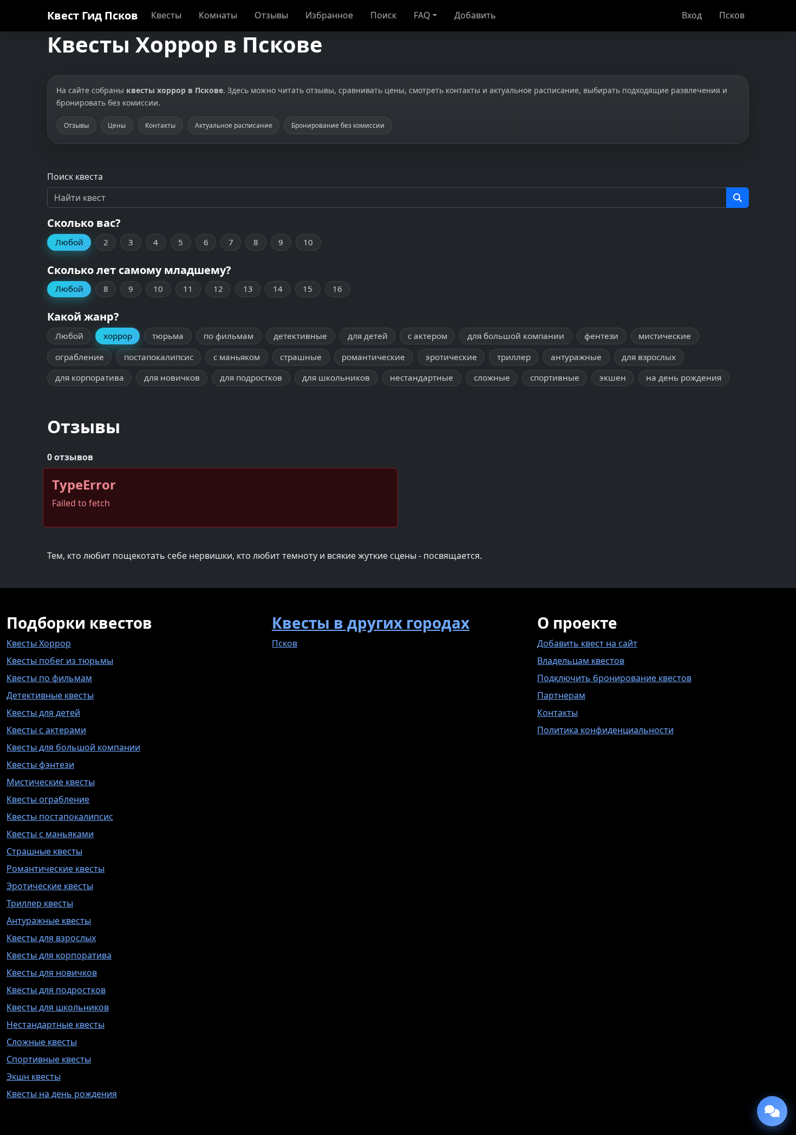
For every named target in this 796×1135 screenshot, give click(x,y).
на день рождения (683, 377)
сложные (492, 377)
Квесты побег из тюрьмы (59, 661)
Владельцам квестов (580, 661)
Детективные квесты (50, 695)
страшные (301, 356)
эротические (451, 356)
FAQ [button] (422, 15)
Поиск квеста (75, 176)
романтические (373, 356)
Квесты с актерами (46, 730)
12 (218, 288)
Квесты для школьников (57, 1007)
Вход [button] (692, 15)
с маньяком (236, 356)
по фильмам (228, 335)
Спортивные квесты (48, 1059)
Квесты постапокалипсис (59, 817)
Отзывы (271, 15)
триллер (514, 356)
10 (308, 242)
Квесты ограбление (47, 799)
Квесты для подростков (56, 990)
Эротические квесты (49, 886)
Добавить (475, 15)
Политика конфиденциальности (605, 730)
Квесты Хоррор (38, 643)
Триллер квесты (39, 903)
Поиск (383, 15)
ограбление (79, 356)
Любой (69, 242)
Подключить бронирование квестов (614, 678)
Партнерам (561, 695)
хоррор (117, 335)
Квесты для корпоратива (59, 955)
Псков (732, 15)
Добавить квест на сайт (587, 643)
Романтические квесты (55, 869)
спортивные (554, 377)
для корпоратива (89, 377)
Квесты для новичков (51, 973)
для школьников (336, 377)
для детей (368, 335)
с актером (427, 335)
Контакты (557, 713)
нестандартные (421, 377)
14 (278, 288)
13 (248, 288)
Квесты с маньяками (50, 834)
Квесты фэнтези (40, 765)
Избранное (329, 15)
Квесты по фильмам (49, 678)
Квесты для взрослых (51, 938)
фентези (601, 335)
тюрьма (168, 335)
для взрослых (649, 356)
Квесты (166, 15)
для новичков (172, 377)
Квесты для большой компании (73, 747)
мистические (664, 335)
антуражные (576, 356)
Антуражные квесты (48, 921)
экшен (612, 377)
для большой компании (515, 335)
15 (307, 288)
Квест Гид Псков (92, 15)
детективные (300, 335)
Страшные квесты (44, 851)
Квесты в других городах (370, 622)
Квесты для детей (43, 713)
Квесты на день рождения (61, 1094)
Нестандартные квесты (55, 1024)
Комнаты (218, 15)
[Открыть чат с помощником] (772, 1111)
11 (188, 288)
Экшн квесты (33, 1076)
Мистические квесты (50, 782)
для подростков (251, 377)
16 (337, 288)
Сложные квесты (41, 1042)
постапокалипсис (158, 356)
